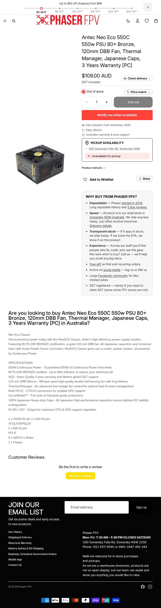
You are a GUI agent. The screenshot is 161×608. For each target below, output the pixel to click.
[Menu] (5, 21)
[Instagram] (150, 586)
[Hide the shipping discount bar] (147, 7)
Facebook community (113, 275)
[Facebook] (142, 586)
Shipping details (101, 225)
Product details (92, 167)
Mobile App (15, 559)
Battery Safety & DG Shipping (25, 548)
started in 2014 (132, 203)
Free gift (95, 264)
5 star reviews (137, 207)
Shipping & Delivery (20, 537)
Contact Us (15, 564)
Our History (15, 531)
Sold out (133, 102)
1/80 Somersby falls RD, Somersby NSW (114, 148)
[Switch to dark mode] (128, 20)
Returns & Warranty (20, 543)
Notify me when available (117, 115)
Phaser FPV (25, 586)
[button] (111, 51)
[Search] (13, 20)
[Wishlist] (146, 20)
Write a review (80, 476)
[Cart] (156, 20)
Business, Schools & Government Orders (32, 553)
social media (111, 270)
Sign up (141, 507)
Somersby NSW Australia (107, 217)
